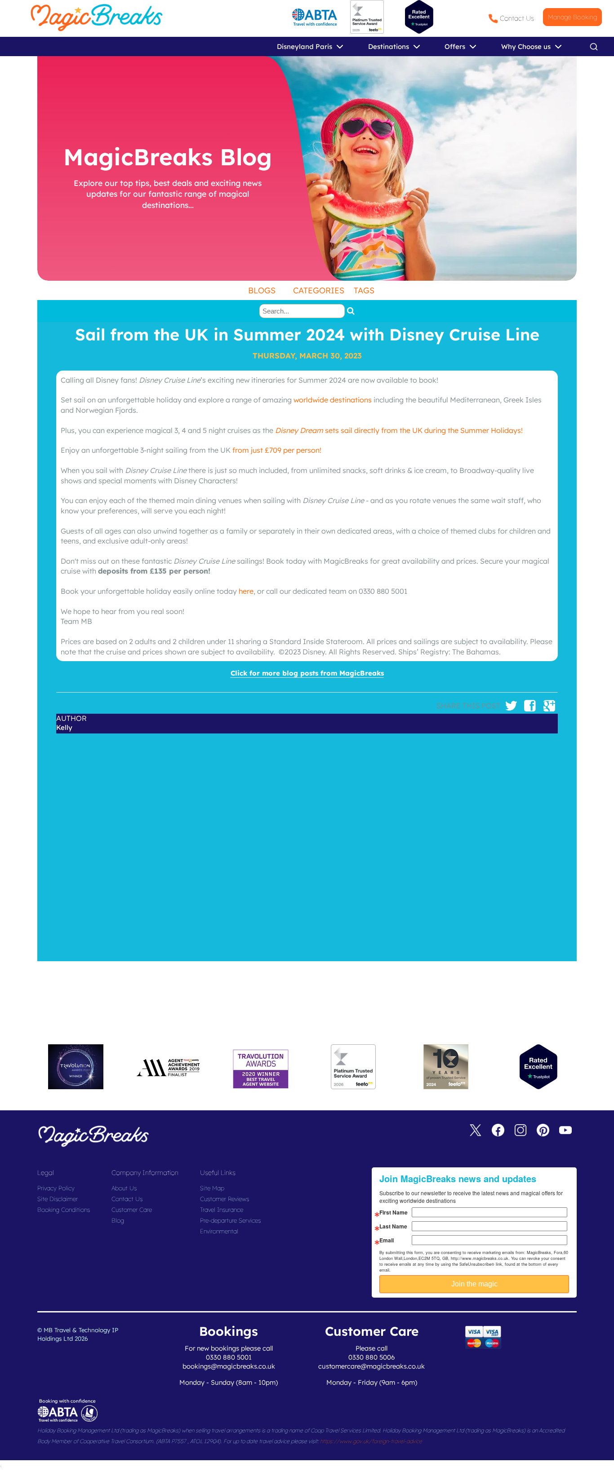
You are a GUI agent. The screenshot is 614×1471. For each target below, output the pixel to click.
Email (386, 1240)
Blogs (262, 290)
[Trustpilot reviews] (419, 17)
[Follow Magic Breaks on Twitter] (475, 1132)
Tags (364, 290)
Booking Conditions (63, 1209)
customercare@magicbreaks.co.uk (371, 1366)
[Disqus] (307, 845)
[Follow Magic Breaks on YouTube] (565, 1132)
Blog (117, 1220)
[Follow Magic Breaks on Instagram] (520, 1132)
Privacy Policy (56, 1188)
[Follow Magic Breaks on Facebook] (498, 1132)
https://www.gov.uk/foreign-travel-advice (371, 1441)
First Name (393, 1212)
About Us (124, 1188)
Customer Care (131, 1209)
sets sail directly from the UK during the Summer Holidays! (399, 430)
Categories (318, 290)
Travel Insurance (221, 1209)
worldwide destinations (333, 399)
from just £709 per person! (276, 450)
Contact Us (517, 18)
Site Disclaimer (57, 1198)
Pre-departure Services (230, 1220)
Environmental (219, 1231)
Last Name (393, 1226)
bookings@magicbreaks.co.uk (228, 1366)
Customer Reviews (224, 1198)
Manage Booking (572, 17)
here (246, 591)
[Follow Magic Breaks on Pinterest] (543, 1132)
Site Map (212, 1188)
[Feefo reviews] (367, 31)
